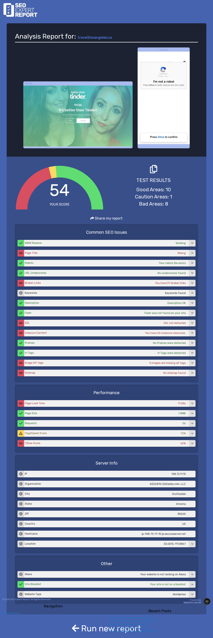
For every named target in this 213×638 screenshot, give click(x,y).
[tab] (106, 243)
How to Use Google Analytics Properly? (130, 628)
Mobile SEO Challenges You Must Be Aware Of (133, 621)
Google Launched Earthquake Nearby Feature (133, 631)
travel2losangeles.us (95, 37)
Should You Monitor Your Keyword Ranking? (132, 618)
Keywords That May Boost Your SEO (128, 624)
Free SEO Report (11, 613)
